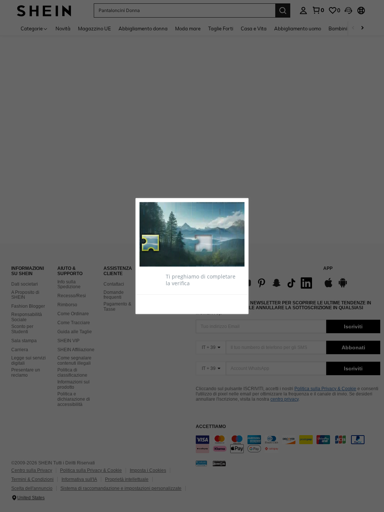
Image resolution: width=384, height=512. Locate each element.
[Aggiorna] (158, 303)
